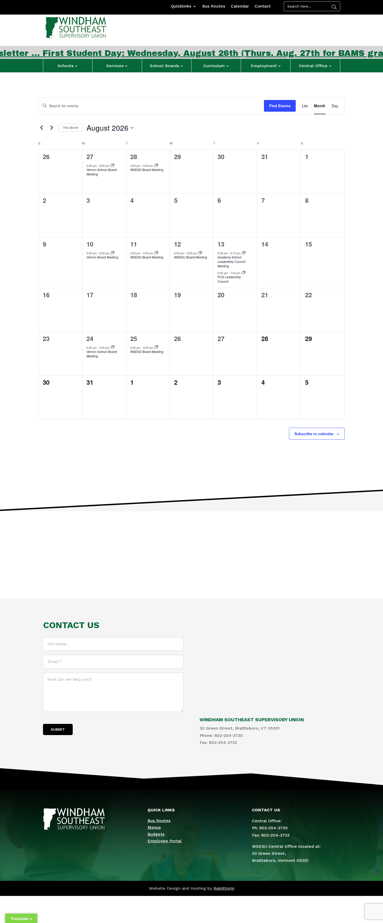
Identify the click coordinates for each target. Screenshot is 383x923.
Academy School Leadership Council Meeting (231, 261)
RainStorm (223, 888)
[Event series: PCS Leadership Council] (243, 273)
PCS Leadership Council (229, 279)
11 (133, 243)
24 (90, 338)
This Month (70, 127)
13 (221, 243)
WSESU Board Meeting (190, 257)
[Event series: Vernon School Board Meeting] (112, 165)
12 (177, 243)
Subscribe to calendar (313, 433)
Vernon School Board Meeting (102, 171)
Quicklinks (181, 6)
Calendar (240, 6)
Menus (154, 827)
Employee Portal (164, 840)
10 (90, 243)
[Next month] (51, 128)
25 (133, 338)
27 (90, 156)
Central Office (313, 65)
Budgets (155, 834)
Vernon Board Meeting (102, 257)
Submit (58, 729)
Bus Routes (213, 6)
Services (114, 65)
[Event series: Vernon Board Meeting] (112, 253)
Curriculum (214, 65)
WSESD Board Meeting (146, 169)
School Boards (164, 65)
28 (133, 156)
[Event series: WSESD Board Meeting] (156, 165)
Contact (263, 6)
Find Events (280, 105)
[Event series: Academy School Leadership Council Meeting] (243, 253)
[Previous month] (41, 128)
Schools (65, 65)
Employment (264, 65)
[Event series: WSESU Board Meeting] (200, 253)
